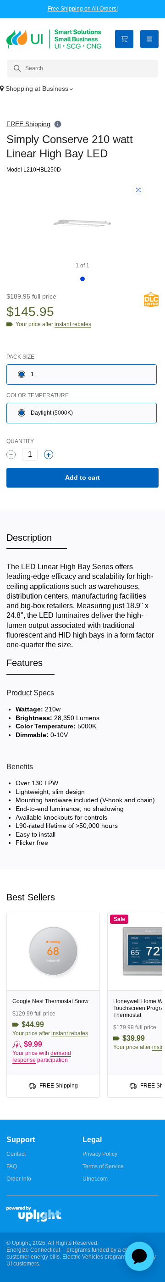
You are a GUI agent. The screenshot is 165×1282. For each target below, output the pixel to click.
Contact (16, 1154)
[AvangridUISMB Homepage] (53, 39)
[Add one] (48, 454)
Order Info (18, 1179)
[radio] (81, 374)
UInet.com (95, 1179)
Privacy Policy (99, 1154)
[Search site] (82, 69)
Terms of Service (103, 1166)
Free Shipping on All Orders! (83, 9)
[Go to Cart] (124, 39)
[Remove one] (11, 454)
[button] (82, 89)
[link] (53, 1005)
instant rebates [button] (69, 1033)
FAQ (11, 1166)
